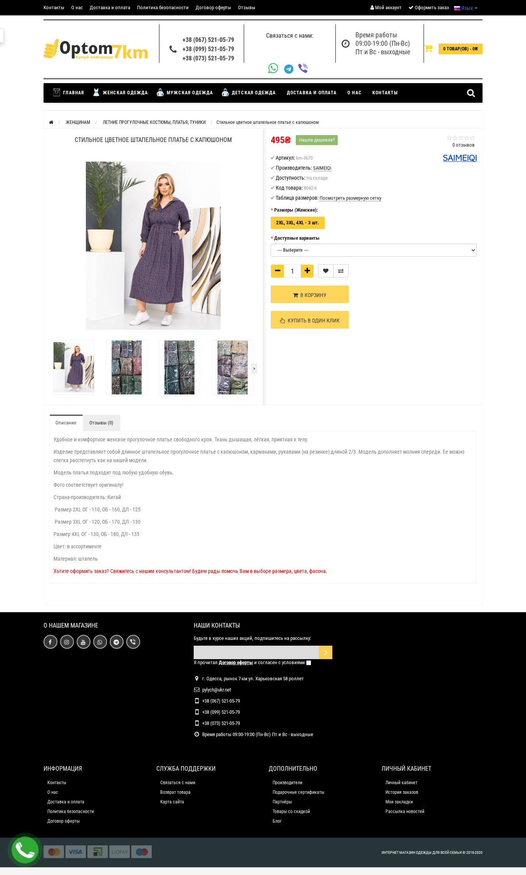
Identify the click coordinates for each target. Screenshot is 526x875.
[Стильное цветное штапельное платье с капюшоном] (74, 367)
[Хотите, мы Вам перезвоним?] (25, 850)
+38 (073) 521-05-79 (208, 58)
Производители (287, 782)
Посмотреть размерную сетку (350, 198)
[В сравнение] (340, 270)
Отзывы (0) (101, 423)
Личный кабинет (401, 782)
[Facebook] (50, 642)
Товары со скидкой (291, 811)
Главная (73, 92)
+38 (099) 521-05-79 (208, 49)
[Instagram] (67, 642)
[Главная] (51, 122)
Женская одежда (124, 92)
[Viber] (305, 69)
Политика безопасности (163, 7)
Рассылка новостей (404, 811)
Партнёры (282, 802)
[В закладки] (325, 270)
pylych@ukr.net (216, 690)
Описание (65, 423)
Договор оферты (213, 7)
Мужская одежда (189, 92)
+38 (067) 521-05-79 (208, 39)
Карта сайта (172, 802)
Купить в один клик (312, 320)
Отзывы (246, 7)
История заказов (401, 792)
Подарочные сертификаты (298, 792)
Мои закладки (399, 802)
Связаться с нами (177, 782)
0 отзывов (463, 145)
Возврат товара (175, 792)
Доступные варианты (297, 238)
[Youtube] (83, 642)
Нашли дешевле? (317, 140)
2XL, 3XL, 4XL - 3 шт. (297, 222)
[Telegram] (291, 69)
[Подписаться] (325, 652)
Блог (277, 821)
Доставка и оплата (110, 7)
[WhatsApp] (276, 69)
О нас (77, 7)
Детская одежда (253, 92)
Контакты (54, 7)
